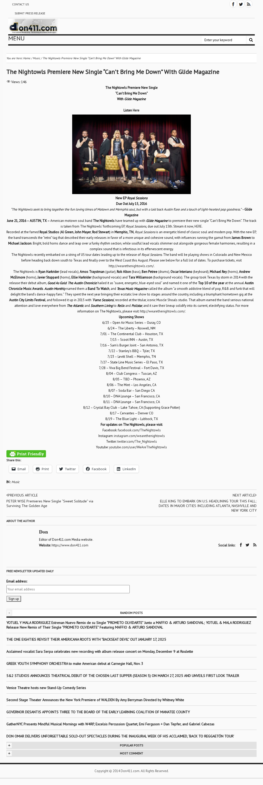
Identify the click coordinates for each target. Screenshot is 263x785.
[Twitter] (241, 4)
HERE (198, 226)
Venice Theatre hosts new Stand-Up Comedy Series (46, 687)
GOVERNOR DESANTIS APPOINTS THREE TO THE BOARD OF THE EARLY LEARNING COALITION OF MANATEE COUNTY (98, 712)
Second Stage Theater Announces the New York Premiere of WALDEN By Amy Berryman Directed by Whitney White (95, 699)
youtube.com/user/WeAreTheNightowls (138, 447)
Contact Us (20, 4)
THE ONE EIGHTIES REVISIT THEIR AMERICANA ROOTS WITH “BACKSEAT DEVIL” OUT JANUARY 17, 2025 (86, 639)
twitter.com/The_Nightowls (137, 441)
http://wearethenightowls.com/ (131, 266)
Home (26, 58)
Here (136, 110)
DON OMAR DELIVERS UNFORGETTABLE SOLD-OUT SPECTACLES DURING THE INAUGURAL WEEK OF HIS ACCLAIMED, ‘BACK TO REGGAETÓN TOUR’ (120, 736)
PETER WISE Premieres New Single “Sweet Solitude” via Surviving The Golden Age (49, 503)
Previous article (23, 495)
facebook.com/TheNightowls (139, 430)
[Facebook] (233, 4)
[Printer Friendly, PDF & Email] (26, 453)
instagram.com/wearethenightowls (139, 436)
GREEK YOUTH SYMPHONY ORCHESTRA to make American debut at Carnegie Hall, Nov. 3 (74, 663)
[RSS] (248, 4)
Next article (244, 495)
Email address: (16, 581)
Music (16, 482)
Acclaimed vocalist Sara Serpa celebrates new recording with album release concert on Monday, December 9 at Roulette (99, 651)
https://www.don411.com (70, 545)
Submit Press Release (30, 13)
